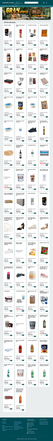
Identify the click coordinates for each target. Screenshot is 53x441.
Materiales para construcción (7, 426)
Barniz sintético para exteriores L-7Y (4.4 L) (20, 365)
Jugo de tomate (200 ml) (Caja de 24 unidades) (8, 389)
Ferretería (16, 425)
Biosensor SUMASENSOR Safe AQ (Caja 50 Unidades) (44, 292)
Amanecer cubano (7, 25)
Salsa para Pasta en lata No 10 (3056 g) (43, 341)
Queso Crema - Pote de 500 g (8, 97)
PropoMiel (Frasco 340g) (19, 50)
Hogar (3, 425)
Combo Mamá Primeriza (20, 291)
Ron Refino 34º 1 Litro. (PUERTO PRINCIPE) (44, 316)
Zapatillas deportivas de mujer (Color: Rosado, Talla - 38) (44, 267)
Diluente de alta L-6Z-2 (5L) (32, 292)
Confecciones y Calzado (18, 427)
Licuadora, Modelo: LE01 (19, 316)
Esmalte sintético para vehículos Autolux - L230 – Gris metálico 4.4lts (32, 317)
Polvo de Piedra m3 (7, 145)
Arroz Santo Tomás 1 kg (32, 170)
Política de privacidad (44, 421)
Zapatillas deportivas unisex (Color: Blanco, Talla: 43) (8, 243)
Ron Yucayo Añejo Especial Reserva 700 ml (44, 121)
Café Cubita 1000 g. (43, 193)
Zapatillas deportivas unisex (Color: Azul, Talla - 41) (32, 121)
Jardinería (4, 430)
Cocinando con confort (32, 25)
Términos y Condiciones (44, 424)
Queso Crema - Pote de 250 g (32, 97)
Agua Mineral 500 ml (32, 145)
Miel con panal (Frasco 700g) (8, 50)
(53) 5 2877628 (31, 425)
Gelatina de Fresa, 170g (44, 242)
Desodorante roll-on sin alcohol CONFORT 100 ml (8, 267)
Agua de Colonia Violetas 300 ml (19, 243)
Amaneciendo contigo (32, 73)
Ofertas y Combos (17, 421)
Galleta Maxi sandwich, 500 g (20, 26)
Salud (3, 427)
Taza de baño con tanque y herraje (19, 73)
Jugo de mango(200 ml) (32, 340)
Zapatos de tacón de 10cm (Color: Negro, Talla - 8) (20, 218)
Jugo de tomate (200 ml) (20, 341)
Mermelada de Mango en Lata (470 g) (20, 97)
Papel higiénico (7, 291)
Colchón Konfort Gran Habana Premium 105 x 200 (8, 341)
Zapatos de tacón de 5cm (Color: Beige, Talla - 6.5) (44, 218)
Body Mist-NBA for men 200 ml (8, 365)
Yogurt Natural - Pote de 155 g (20, 121)
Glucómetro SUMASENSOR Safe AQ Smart (8, 316)
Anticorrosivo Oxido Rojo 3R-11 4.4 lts (20, 170)
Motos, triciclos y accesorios (7, 429)
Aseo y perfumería (17, 426)
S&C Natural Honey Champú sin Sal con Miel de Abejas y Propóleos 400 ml (19, 390)
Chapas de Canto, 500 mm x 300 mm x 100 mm (20, 194)
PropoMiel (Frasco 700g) (31, 267)
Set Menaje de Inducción (7, 170)
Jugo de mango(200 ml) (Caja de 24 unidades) (8, 194)
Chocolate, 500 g (43, 96)
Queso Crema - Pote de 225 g (8, 121)
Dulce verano (30, 49)
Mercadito (4, 423)
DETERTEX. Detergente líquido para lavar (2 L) (44, 365)
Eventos (3, 421)
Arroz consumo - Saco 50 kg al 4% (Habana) (44, 170)
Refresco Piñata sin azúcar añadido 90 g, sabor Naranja (32, 243)
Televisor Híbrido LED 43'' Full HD (44, 146)
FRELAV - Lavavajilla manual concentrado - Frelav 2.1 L (32, 365)
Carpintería (16, 429)
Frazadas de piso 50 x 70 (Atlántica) (44, 73)
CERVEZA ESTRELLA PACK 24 (8, 73)
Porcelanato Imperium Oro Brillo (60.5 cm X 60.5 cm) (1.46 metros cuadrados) (8, 219)
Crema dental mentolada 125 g (19, 267)
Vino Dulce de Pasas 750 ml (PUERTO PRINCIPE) (20, 146)
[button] (4, 13)
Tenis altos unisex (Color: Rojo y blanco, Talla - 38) (32, 218)
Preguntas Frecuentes (44, 423)
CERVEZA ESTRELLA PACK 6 (43, 50)
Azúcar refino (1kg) (31, 193)
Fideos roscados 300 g (44, 25)
